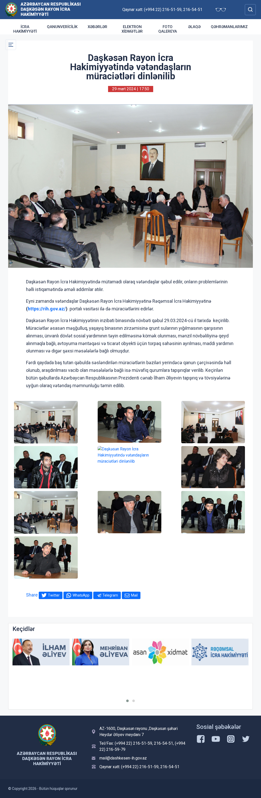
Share (32, 595)
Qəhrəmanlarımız (229, 26)
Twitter (54, 595)
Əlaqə (194, 26)
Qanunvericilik (62, 26)
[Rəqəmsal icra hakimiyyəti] (160, 652)
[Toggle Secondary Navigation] (10, 44)
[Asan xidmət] (100, 652)
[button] (127, 700)
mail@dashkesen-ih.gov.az (123, 758)
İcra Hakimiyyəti (25, 29)
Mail (134, 595)
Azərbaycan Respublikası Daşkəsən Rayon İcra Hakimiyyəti (51, 9)
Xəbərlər (97, 26)
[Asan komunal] (220, 652)
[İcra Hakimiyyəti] (11, 9)
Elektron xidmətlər (132, 29)
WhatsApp (81, 595)
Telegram (110, 595)
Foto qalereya (167, 29)
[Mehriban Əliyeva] (41, 652)
